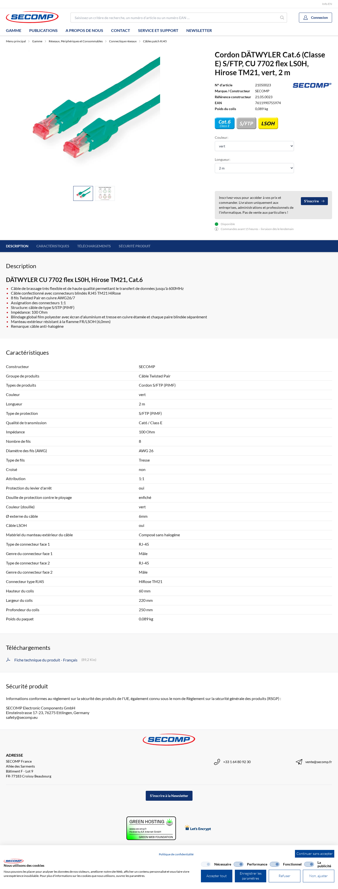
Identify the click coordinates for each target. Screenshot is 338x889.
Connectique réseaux (123, 41)
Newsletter (199, 30)
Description (17, 246)
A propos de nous (84, 30)
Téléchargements (94, 246)
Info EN (327, 4)
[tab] (83, 193)
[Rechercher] (282, 18)
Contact (120, 30)
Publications (43, 30)
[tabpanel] (94, 116)
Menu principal (16, 41)
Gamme (13, 30)
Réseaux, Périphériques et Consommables (76, 41)
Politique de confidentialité (176, 854)
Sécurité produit (134, 246)
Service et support (158, 30)
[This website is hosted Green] (151, 828)
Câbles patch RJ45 (155, 41)
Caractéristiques (52, 246)
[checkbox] (206, 864)
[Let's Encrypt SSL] (198, 828)
